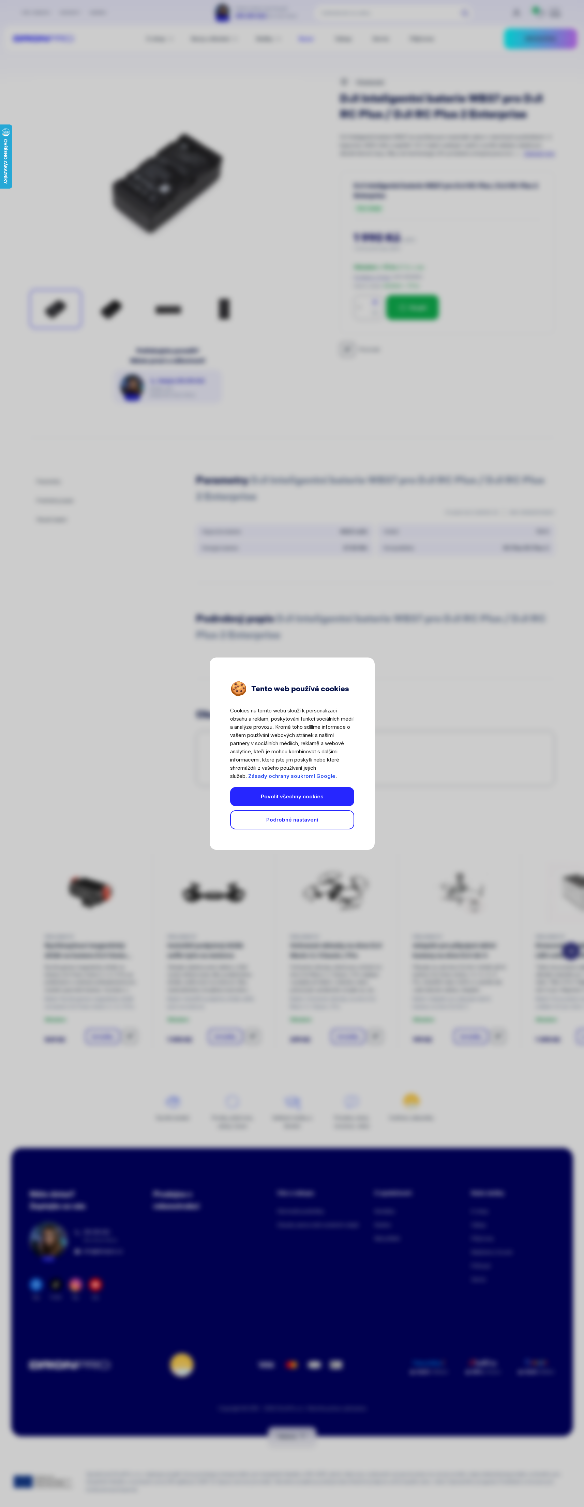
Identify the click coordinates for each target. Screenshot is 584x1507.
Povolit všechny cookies (292, 796)
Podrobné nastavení (292, 819)
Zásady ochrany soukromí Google (291, 776)
